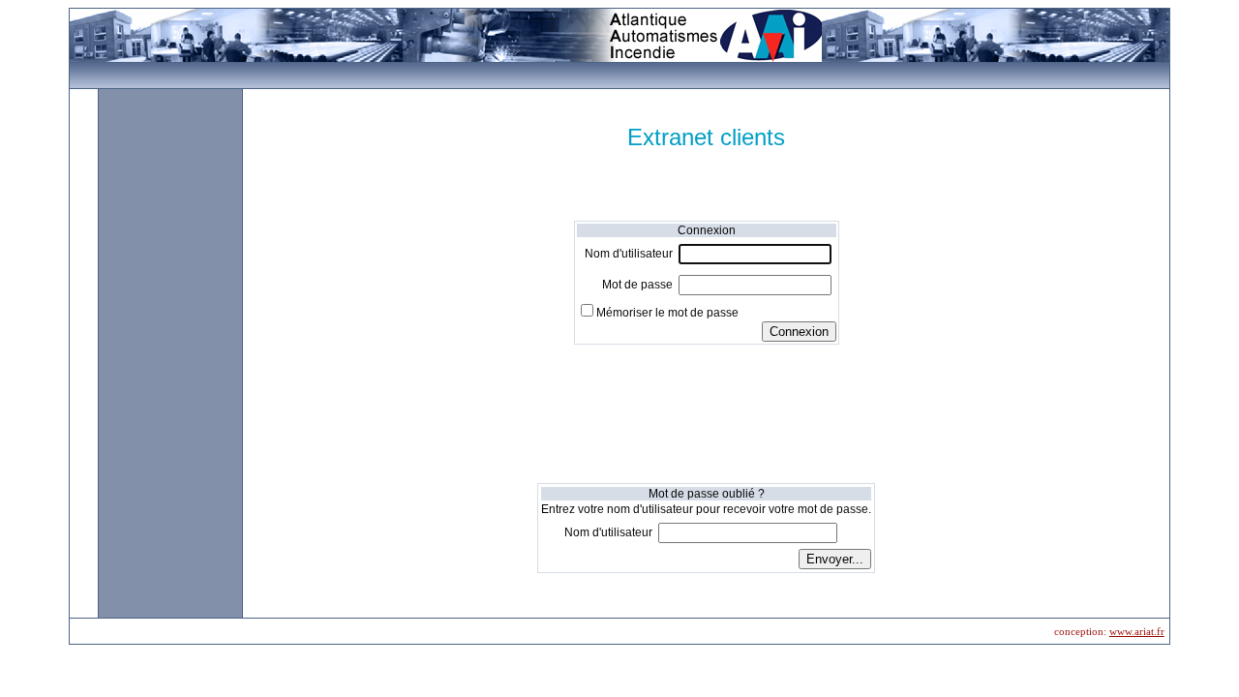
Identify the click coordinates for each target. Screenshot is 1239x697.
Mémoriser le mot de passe (667, 312)
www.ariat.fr (1136, 631)
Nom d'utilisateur (629, 253)
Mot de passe (637, 284)
